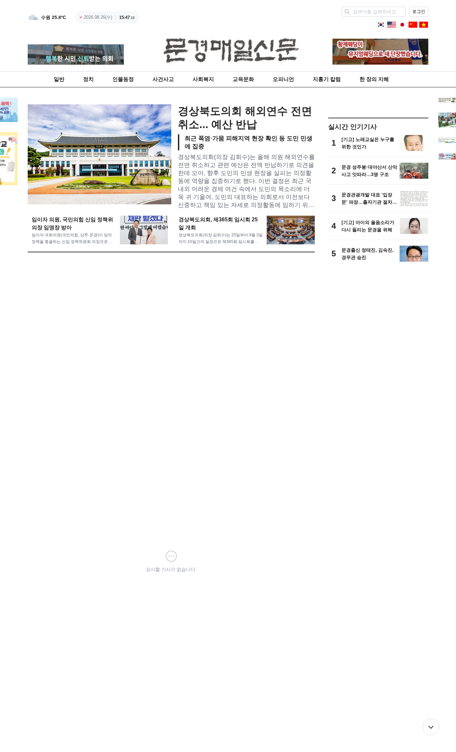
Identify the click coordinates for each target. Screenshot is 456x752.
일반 (59, 79)
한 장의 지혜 (374, 79)
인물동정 (123, 79)
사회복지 (203, 79)
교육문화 (243, 79)
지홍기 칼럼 (327, 79)
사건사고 (163, 79)
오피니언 (283, 79)
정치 (88, 79)
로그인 (418, 11)
